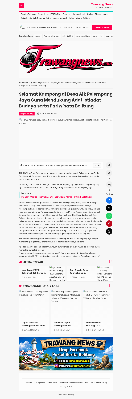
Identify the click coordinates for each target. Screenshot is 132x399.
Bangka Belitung (28, 14)
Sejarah (24, 18)
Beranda (28, 383)
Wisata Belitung (83, 18)
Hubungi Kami (39, 383)
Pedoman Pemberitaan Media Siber (73, 383)
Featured (67, 14)
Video (71, 18)
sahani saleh (98, 36)
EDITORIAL (55, 14)
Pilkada (98, 14)
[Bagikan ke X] (109, 208)
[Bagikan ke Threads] (109, 231)
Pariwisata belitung (52, 36)
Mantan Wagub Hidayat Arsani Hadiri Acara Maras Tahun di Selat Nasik (57, 196)
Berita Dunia (43, 14)
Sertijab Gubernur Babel (40, 18)
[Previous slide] (108, 261)
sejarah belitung (83, 36)
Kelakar (89, 14)
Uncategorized (60, 18)
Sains (105, 14)
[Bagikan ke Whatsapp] (109, 216)
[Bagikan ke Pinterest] (109, 223)
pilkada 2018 (68, 36)
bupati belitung (112, 36)
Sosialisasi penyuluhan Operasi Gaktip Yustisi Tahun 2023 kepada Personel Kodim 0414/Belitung (58, 27)
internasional (79, 14)
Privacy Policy (66, 386)
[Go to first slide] (111, 261)
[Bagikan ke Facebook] (109, 200)
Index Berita (52, 383)
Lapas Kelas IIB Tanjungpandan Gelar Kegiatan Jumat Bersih (34, 327)
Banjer (38, 36)
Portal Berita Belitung (98, 383)
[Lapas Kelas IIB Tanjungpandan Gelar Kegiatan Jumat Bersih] (34, 304)
